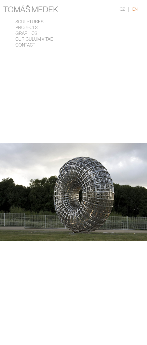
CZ (122, 9)
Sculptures (29, 22)
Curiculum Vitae (34, 39)
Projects (26, 28)
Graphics (26, 34)
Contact (25, 45)
